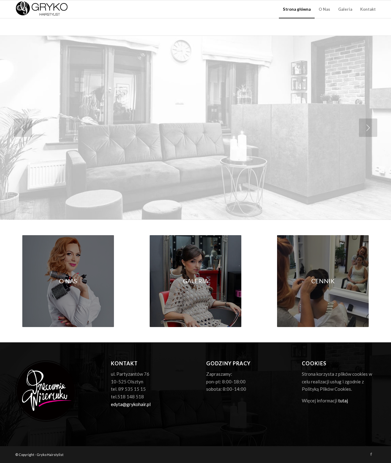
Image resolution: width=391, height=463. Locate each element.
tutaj (343, 400)
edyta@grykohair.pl (131, 404)
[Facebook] (371, 454)
